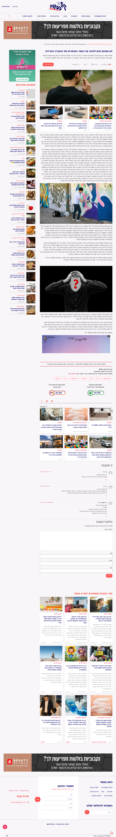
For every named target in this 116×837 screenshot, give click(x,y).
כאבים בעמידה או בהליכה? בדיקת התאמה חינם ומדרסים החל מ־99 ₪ (77, 126)
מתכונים (74, 16)
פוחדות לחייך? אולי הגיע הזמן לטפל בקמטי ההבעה (77, 426)
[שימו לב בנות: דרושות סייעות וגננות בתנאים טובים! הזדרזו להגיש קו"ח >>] (76, 441)
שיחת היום (22, 203)
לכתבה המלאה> (80, 717)
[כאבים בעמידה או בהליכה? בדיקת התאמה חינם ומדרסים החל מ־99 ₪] (76, 112)
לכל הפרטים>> (56, 717)
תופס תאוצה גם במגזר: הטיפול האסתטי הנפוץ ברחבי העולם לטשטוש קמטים (103, 723)
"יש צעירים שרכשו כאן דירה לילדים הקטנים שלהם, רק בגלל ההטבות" (51, 722)
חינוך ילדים (91, 44)
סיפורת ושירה (41, 16)
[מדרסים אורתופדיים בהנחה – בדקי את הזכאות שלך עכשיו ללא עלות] (51, 112)
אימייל (110, 560)
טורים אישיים (54, 16)
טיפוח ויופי (22, 192)
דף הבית (109, 44)
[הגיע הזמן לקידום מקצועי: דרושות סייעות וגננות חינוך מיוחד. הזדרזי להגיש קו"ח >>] (100, 112)
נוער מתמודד (74, 378)
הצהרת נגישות (13, 790)
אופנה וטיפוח (85, 16)
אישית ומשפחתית (100, 16)
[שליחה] (85, 812)
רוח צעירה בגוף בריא (80, 422)
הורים (98, 378)
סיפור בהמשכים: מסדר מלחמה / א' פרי (18, 113)
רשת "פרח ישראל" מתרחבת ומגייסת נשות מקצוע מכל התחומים (101, 668)
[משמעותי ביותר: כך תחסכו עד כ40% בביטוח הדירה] (51, 441)
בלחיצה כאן (73, 374)
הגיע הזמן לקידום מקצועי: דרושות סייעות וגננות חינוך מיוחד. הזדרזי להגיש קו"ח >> (102, 126)
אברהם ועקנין (107, 378)
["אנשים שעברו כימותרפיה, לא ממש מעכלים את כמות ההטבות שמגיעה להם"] (51, 414)
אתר (111, 568)
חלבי (23, 158)
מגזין (65, 16)
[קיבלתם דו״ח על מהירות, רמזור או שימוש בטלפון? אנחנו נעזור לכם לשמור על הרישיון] (100, 441)
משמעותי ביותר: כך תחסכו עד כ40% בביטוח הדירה (52, 454)
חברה (91, 378)
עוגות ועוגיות (21, 295)
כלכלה (23, 101)
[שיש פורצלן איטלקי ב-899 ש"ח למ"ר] (100, 414)
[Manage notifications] (111, 833)
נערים (65, 378)
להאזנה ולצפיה (27, 16)
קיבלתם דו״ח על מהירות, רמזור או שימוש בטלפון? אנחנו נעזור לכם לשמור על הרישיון (101, 455)
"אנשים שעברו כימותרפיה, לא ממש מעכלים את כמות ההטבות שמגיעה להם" (51, 427)
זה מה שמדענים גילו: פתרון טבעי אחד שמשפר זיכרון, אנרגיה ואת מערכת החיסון (77, 722)
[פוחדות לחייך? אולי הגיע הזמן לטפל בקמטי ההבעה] (76, 414)
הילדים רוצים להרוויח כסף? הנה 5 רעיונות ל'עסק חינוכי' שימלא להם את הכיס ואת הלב (52, 620)
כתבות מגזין (21, 273)
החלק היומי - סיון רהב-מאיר (18, 215)
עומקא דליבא (21, 136)
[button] (52, 401)
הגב (106, 479)
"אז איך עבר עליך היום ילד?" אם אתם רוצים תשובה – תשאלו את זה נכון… (101, 619)
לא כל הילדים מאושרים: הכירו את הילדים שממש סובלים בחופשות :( (76, 668)
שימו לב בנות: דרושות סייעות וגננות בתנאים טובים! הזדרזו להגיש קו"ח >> (77, 455)
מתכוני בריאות (20, 180)
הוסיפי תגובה (48, 64)
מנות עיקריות (21, 125)
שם (111, 553)
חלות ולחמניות (20, 227)
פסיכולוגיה (21, 90)
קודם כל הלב (101, 44)
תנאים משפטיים (24, 790)
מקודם (84, 121)
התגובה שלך (108, 529)
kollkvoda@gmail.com (18, 802)
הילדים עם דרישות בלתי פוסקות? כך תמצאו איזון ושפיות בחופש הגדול (53, 668)
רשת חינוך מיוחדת (105, 121)
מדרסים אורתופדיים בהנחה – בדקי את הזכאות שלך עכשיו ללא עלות (51, 126)
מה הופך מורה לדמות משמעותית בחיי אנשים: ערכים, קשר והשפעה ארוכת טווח (77, 620)
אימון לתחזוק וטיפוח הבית (17, 147)
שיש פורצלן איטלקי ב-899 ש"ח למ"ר (101, 426)
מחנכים (83, 378)
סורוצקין (57, 378)
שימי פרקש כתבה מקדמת (99, 742)
